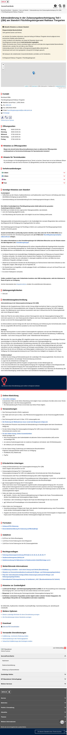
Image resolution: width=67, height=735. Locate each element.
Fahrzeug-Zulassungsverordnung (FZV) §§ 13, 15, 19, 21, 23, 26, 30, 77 (24, 555)
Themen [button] (3, 717)
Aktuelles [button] (4, 712)
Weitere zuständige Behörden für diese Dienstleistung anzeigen (20, 614)
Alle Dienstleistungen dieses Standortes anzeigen (16, 617)
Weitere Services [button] (6, 684)
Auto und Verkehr (23, 10)
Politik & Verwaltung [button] (7, 707)
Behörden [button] (4, 703)
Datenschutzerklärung (8, 665)
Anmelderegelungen (22, 242)
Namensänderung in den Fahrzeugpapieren (15, 638)
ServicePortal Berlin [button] (7, 656)
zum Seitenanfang (58, 648)
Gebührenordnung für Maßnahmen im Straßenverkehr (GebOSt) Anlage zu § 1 (26, 560)
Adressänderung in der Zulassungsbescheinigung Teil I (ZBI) (45, 10)
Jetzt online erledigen (9, 399)
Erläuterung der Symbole (7, 120)
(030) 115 (8, 105)
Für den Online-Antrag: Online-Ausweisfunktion (17, 433)
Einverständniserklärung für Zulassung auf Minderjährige (20, 528)
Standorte (15, 10)
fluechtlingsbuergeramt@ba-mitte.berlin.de (19, 110)
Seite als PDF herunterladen (11, 626)
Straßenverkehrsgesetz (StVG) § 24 (13, 557)
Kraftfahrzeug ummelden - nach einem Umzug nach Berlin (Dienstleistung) (25, 569)
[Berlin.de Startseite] (5, 1)
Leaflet (26, 86)
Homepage (6, 113)
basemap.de (35, 86)
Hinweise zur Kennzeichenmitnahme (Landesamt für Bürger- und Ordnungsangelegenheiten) (31, 572)
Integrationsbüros (21, 284)
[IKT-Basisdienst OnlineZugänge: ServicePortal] (8, 650)
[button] (34, 73)
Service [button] (3, 698)
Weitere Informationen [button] (8, 721)
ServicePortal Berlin (6, 10)
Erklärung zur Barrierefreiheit (10, 669)
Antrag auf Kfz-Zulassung (10, 526)
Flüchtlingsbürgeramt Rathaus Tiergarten (12, 12)
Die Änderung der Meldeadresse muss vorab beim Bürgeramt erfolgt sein (25, 422)
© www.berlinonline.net (60, 86)
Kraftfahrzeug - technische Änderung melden (15, 636)
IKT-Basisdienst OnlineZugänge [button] (11, 679)
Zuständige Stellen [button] (7, 674)
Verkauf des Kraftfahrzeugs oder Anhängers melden (17, 641)
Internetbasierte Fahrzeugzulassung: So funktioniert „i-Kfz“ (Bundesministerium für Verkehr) (31, 579)
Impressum (5, 660)
